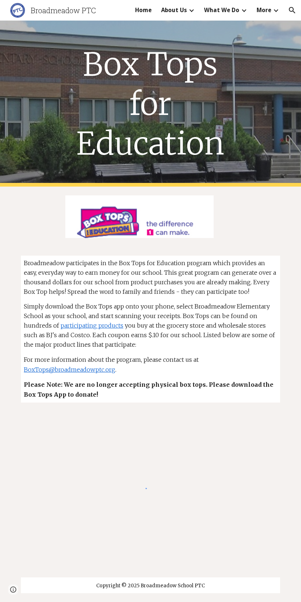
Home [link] (143, 10)
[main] (150, 103)
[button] (292, 10)
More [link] (264, 10)
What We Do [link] (221, 10)
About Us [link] (174, 10)
